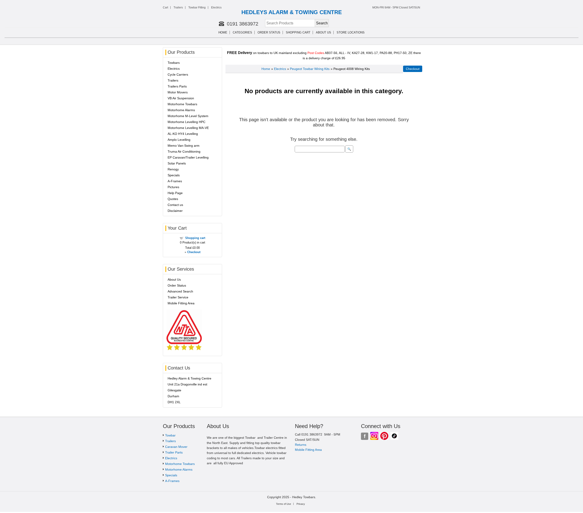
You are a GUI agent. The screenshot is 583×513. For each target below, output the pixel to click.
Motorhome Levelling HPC (186, 122)
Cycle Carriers (178, 74)
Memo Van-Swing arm (183, 145)
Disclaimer (175, 211)
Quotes (173, 199)
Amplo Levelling (179, 139)
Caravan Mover (176, 447)
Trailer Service (178, 297)
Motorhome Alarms (181, 110)
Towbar (170, 435)
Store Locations (351, 32)
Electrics (216, 7)
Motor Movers (178, 92)
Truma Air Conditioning (184, 151)
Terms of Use (283, 504)
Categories (242, 32)
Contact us (175, 205)
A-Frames (175, 181)
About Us (174, 279)
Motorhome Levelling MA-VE (188, 128)
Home (222, 32)
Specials (174, 175)
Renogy (173, 169)
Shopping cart (298, 32)
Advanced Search (180, 291)
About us (323, 32)
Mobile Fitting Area (181, 303)
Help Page (175, 193)
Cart (165, 7)
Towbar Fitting (197, 7)
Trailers (178, 7)
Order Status (269, 32)
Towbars (174, 62)
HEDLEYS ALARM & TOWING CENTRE (291, 12)
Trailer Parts (174, 452)
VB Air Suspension (181, 98)
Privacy (301, 504)
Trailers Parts (177, 86)
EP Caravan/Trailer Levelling (188, 157)
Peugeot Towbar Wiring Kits (310, 69)
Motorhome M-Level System (188, 116)
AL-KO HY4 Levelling (183, 134)
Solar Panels (177, 163)
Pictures (173, 187)
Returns (300, 444)
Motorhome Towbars (182, 104)
